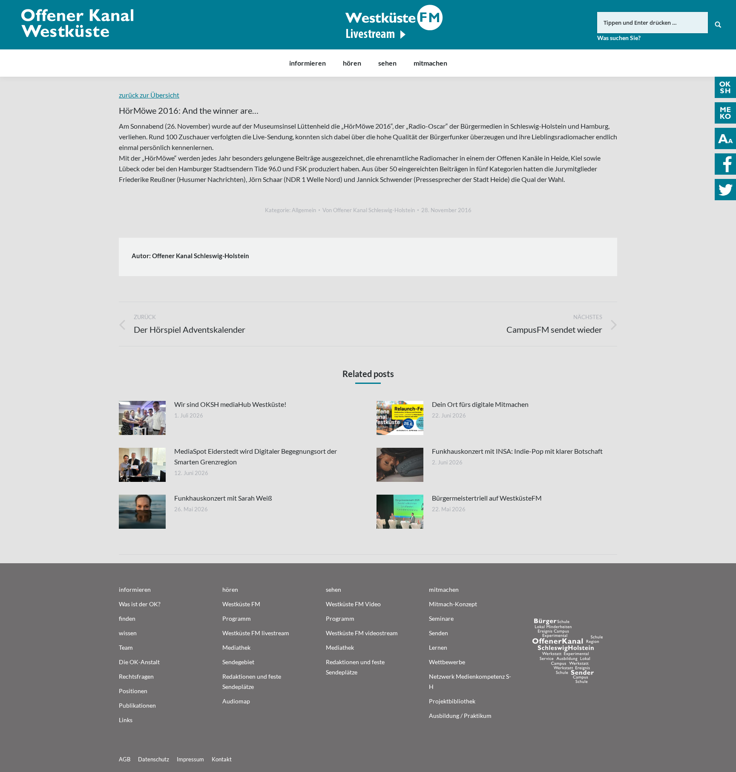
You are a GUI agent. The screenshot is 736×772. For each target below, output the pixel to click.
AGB (124, 759)
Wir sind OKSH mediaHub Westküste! (230, 404)
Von (368, 210)
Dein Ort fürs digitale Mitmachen (480, 404)
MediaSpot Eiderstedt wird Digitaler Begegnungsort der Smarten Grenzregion (255, 456)
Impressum (190, 759)
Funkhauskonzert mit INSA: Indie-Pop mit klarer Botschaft (517, 451)
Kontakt (222, 759)
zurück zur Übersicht (149, 95)
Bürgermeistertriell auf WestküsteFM (487, 498)
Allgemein (304, 210)
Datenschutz (153, 759)
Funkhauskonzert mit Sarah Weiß (223, 498)
